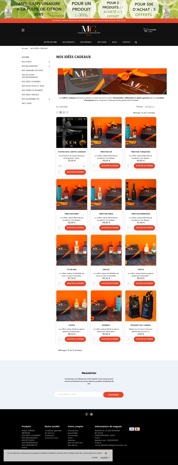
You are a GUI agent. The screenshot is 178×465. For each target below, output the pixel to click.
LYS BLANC (72, 269)
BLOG (114, 42)
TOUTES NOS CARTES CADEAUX (72, 152)
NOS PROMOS (86, 42)
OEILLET (106, 269)
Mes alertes (72, 445)
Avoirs (70, 438)
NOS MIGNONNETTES (30, 99)
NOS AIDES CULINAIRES (31, 81)
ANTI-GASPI (27, 103)
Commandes (73, 435)
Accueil (25, 57)
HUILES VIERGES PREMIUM (28, 432)
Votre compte (75, 427)
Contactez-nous (51, 438)
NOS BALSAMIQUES (30, 66)
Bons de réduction (75, 442)
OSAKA (72, 325)
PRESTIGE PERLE (106, 213)
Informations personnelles (73, 432)
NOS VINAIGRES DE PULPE (32, 70)
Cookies (95, 457)
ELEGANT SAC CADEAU (141, 325)
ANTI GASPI (101, 42)
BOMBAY (106, 325)
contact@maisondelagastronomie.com (111, 445)
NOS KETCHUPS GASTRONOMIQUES (30, 76)
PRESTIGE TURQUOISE (140, 152)
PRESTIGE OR (106, 152)
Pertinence (150, 107)
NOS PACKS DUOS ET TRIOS (33, 86)
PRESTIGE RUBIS (72, 213)
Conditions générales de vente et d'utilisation (53, 433)
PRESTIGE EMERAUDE (141, 213)
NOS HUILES (26, 61)
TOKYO (140, 269)
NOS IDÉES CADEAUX (30, 94)
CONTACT (127, 42)
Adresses (71, 440)
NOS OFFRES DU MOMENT (32, 90)
